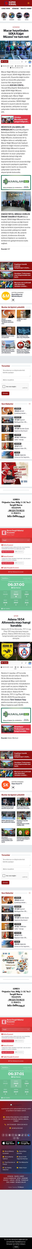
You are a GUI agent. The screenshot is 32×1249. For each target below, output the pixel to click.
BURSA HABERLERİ (10, 1178)
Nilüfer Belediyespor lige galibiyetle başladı (8, 821)
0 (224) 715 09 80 (8, 563)
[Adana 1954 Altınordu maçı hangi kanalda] (16, 651)
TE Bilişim (21, 1187)
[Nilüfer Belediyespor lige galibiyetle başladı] (8, 815)
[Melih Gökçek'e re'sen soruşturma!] (8, 331)
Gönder (5, 393)
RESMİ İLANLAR (21, 1182)
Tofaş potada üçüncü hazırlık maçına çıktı (8, 807)
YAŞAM (17, 452)
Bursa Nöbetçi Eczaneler (8, 1152)
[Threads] (25, 1135)
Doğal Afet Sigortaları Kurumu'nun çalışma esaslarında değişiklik (23, 351)
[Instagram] (12, 1135)
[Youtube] (19, 1135)
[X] (6, 1135)
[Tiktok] (22, 1135)
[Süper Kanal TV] (10, 3)
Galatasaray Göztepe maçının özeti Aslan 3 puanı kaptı (23, 839)
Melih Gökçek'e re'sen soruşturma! (8, 336)
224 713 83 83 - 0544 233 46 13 (17, 1124)
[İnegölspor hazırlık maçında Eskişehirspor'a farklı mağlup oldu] (24, 815)
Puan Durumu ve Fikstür (9, 1163)
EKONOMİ (18, 417)
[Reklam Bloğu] (16, 510)
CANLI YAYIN (5, 8)
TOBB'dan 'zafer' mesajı (22, 319)
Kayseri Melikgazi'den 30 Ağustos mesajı (20, 421)
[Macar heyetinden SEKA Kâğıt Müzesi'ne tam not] (16, 50)
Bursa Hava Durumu (21, 1152)
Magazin (17, 426)
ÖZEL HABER (10, 1182)
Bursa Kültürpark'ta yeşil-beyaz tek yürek (23, 807)
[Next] (28, 1135)
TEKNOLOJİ (24, 1180)
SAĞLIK (12, 1180)
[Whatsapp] (14, 1138)
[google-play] (23, 1143)
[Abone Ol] (29, 62)
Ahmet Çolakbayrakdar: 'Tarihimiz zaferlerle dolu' (7, 321)
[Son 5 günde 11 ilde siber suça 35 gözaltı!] (24, 331)
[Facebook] (3, 1135)
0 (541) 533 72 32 (8, 551)
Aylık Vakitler (6, 608)
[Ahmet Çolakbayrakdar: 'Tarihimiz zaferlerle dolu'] (8, 314)
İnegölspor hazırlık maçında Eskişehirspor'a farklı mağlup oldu (23, 823)
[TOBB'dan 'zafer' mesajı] (24, 314)
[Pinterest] (9, 1135)
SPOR (16, 616)
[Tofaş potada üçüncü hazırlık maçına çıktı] (8, 801)
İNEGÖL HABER (26, 8)
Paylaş (5, 61)
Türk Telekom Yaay (18, 700)
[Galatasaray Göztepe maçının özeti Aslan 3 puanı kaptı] (24, 832)
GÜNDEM (15, 8)
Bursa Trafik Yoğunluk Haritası (22, 1158)
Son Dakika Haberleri (7, 1168)
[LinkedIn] (16, 1135)
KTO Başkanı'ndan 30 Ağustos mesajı (20, 447)
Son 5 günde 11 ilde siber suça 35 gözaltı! (23, 336)
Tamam (16, 1246)
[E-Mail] (13, 300)
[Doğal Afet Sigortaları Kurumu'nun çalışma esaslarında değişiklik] (24, 344)
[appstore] (8, 1143)
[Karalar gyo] (16, 182)
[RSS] (17, 1138)
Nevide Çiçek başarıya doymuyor (21, 430)
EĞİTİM (18, 1180)
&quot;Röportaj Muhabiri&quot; (17, 295)
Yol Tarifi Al (20, 551)
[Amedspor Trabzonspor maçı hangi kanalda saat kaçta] (8, 832)
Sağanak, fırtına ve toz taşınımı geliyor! (21, 456)
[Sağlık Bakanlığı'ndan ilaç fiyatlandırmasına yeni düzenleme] (8, 344)
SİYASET (6, 1180)
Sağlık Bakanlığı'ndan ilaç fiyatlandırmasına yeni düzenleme (8, 351)
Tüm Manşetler (23, 1162)
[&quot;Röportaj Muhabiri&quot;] (6, 296)
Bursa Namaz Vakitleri (8, 1158)
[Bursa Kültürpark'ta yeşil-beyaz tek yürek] (24, 801)
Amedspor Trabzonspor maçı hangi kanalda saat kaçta (7, 840)
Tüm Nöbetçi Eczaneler (17, 572)
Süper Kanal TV (17, 784)
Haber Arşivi (23, 1167)
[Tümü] (29, 404)
